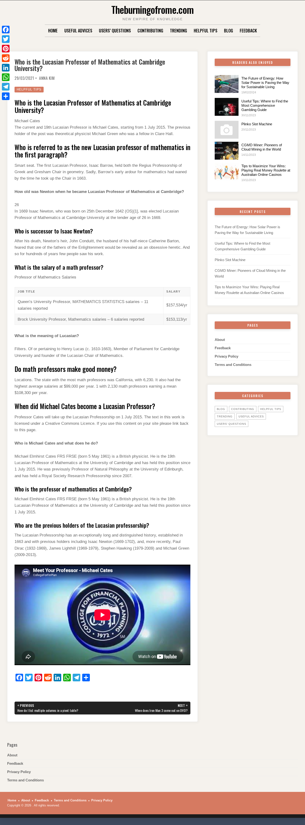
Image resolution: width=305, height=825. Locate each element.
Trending (178, 30)
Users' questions (231, 423)
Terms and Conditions (233, 365)
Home (53, 30)
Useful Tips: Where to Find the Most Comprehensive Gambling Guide (264, 105)
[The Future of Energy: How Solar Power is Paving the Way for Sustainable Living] (227, 84)
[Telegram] (5, 86)
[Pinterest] (5, 48)
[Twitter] (5, 39)
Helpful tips (205, 30)
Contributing (150, 30)
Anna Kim (47, 78)
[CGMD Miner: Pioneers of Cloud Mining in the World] (227, 151)
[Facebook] (5, 29)
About (220, 340)
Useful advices (78, 30)
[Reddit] (5, 58)
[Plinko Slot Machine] (227, 130)
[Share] (5, 96)
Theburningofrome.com (152, 9)
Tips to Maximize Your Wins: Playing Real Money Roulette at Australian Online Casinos (265, 170)
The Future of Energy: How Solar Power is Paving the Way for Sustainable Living (265, 82)
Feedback (248, 30)
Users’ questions (115, 30)
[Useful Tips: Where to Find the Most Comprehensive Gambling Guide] (227, 107)
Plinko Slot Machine (256, 124)
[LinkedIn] (5, 67)
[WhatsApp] (5, 77)
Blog (228, 30)
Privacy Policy (226, 356)
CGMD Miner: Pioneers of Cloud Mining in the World (261, 147)
